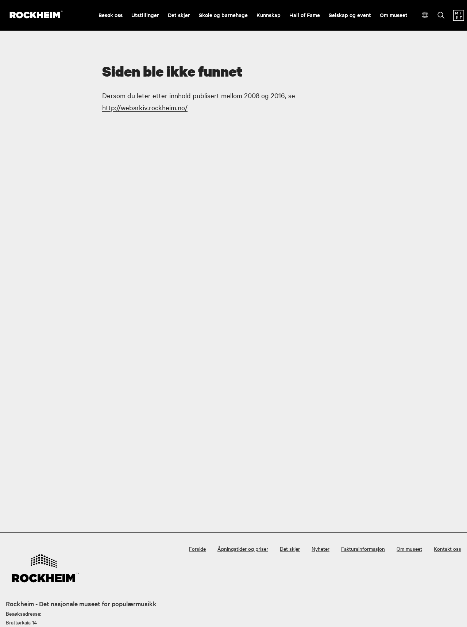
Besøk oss (111, 15)
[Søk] (441, 16)
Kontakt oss (447, 548)
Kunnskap (268, 15)
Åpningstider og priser (242, 548)
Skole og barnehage (223, 15)
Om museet (394, 15)
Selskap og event (350, 15)
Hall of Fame (304, 15)
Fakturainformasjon (363, 548)
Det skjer (179, 15)
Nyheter (320, 548)
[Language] (425, 15)
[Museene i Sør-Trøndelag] (458, 18)
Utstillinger (145, 15)
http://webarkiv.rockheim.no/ (145, 107)
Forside (197, 548)
